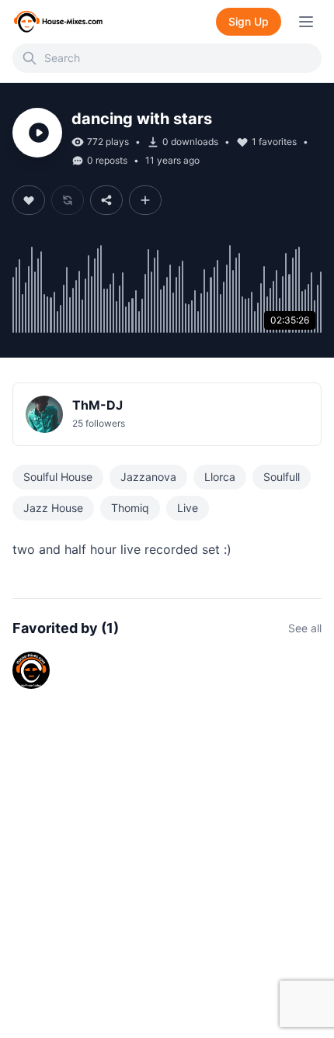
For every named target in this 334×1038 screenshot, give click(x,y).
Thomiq (130, 507)
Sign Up (248, 21)
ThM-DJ (97, 405)
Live (187, 507)
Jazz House (53, 507)
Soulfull (281, 476)
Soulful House (57, 476)
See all (305, 628)
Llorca (219, 476)
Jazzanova (148, 476)
